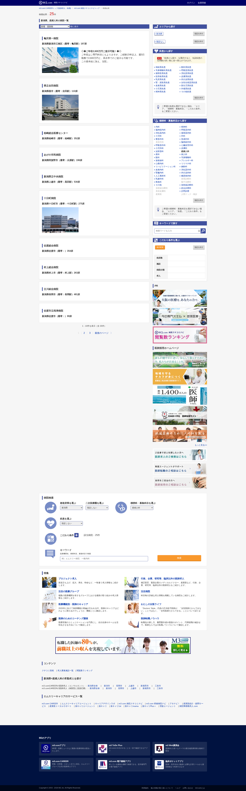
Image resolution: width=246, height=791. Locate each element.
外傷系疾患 (186, 88)
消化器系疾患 (187, 73)
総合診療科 (186, 188)
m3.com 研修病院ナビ (156, 703)
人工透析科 (161, 176)
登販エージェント (168, 706)
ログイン (191, 3)
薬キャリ (103, 706)
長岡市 (119, 686)
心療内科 (160, 163)
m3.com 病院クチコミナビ (131, 703)
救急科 (159, 182)
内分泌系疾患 (187, 79)
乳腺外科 (160, 179)
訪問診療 (185, 191)
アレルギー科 (187, 160)
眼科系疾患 (186, 67)
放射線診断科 (187, 185)
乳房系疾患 (161, 79)
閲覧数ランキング (85, 670)
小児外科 (160, 148)
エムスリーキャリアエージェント (76, 703)
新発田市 (145, 686)
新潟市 (107, 686)
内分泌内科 (186, 173)
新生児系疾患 (187, 85)
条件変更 (160, 247)
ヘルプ (177, 788)
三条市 (158, 686)
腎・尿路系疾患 (163, 82)
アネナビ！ (175, 703)
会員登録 (202, 3)
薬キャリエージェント (85, 706)
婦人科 (184, 154)
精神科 (184, 127)
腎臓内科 (160, 173)
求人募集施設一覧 (65, 670)
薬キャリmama (132, 706)
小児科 (159, 136)
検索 (179, 558)
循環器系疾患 (162, 73)
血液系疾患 (161, 85)
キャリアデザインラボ (105, 703)
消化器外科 (186, 170)
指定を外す (199, 34)
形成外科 (185, 139)
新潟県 (159, 34)
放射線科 (160, 160)
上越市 (131, 686)
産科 (158, 154)
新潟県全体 (93, 686)
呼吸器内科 (186, 130)
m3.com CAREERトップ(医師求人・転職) (55, 8)
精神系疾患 (161, 91)
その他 (159, 185)
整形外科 (160, 139)
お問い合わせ (188, 788)
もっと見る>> (201, 445)
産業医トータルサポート (60, 706)
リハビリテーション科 (166, 166)
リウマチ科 (186, 163)
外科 (183, 136)
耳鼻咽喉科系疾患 (164, 70)
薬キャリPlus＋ (149, 706)
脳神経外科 (186, 142)
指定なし (160, 41)
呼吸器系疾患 (187, 70)
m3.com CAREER (50, 703)
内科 (158, 127)
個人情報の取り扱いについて (162, 788)
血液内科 (160, 170)
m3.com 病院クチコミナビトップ (87, 8)
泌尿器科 (160, 151)
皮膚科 (184, 148)
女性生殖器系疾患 (189, 82)
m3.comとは (200, 788)
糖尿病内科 (186, 176)
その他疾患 (186, 91)
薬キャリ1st (115, 706)
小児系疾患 (161, 88)
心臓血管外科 (187, 145)
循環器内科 (186, 133)
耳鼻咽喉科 (186, 157)
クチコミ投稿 (48, 670)
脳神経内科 (161, 130)
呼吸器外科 (161, 145)
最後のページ (101, 333)
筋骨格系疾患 (162, 76)
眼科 (158, 157)
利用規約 (145, 788)
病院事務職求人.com (188, 706)
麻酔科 (184, 166)
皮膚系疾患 (186, 76)
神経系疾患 (161, 67)
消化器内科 (161, 133)
